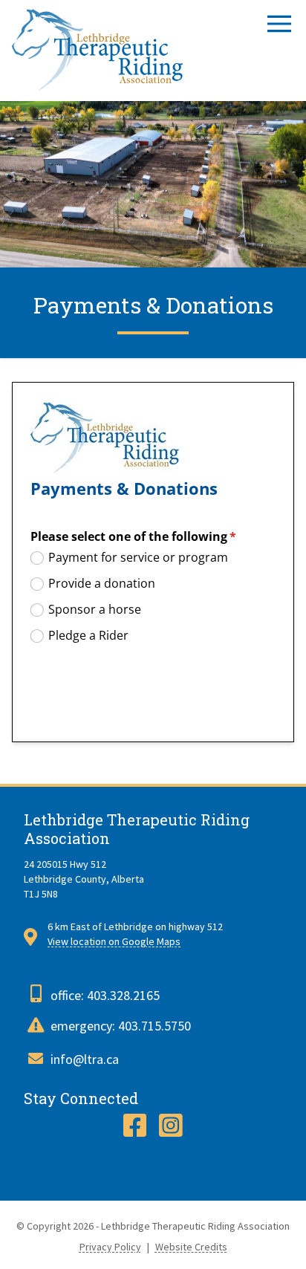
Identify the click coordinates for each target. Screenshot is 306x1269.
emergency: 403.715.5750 (121, 1025)
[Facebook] (135, 1126)
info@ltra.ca (85, 1059)
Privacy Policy (110, 1246)
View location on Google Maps (114, 941)
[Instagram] (171, 1126)
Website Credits (191, 1246)
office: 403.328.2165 (105, 995)
